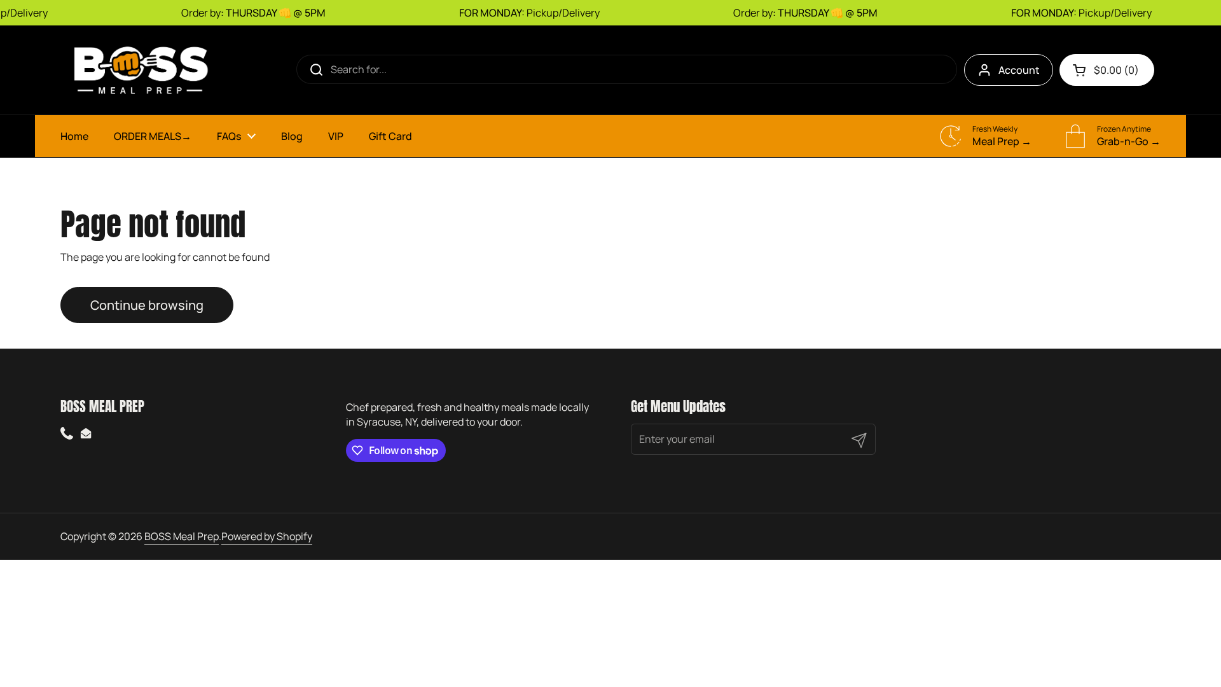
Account (1019, 70)
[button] (1106, 70)
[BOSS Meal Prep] (139, 70)
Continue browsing (147, 305)
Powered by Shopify (266, 536)
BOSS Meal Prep (181, 536)
